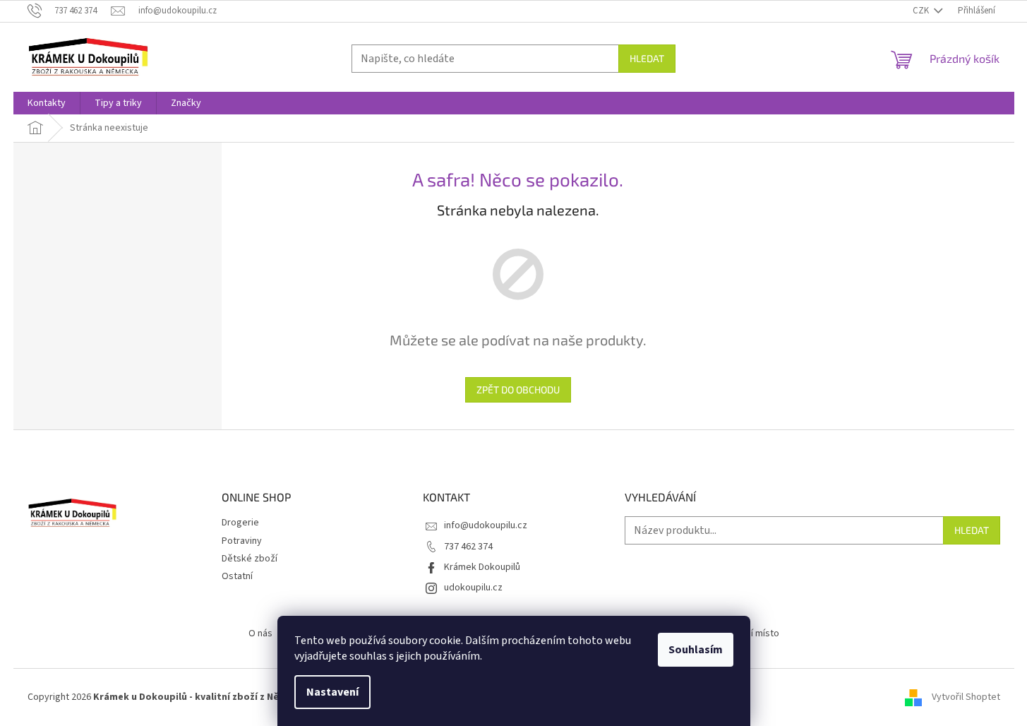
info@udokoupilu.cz (485, 525)
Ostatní (237, 576)
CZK (922, 10)
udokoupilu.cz (473, 588)
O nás (260, 633)
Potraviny (242, 541)
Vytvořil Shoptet (966, 697)
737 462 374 (468, 547)
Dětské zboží (249, 559)
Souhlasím (695, 649)
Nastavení (332, 692)
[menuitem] (46, 103)
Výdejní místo (751, 633)
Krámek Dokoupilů (482, 567)
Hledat (647, 58)
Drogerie (240, 523)
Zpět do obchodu (518, 389)
